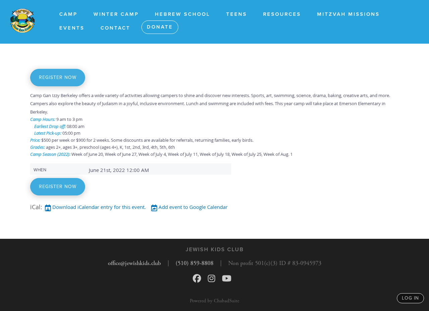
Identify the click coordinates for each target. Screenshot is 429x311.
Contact (115, 28)
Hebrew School (182, 14)
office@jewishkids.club (134, 263)
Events (71, 28)
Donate (160, 27)
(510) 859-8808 (194, 263)
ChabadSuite (226, 301)
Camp (68, 14)
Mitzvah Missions (348, 14)
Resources (282, 14)
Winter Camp (116, 14)
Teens (236, 14)
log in (410, 298)
